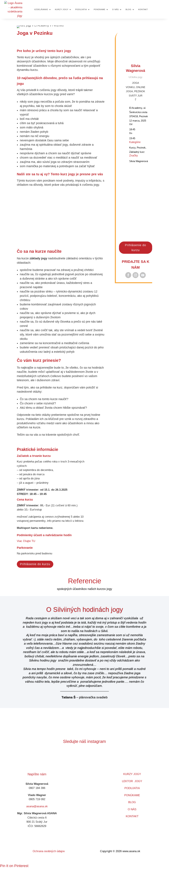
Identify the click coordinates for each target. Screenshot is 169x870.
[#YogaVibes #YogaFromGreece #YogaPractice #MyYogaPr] (59, 757)
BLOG (132, 802)
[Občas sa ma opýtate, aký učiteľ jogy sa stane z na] (93, 757)
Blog (128, 9)
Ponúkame (99, 9)
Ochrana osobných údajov (49, 851)
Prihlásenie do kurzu (35, 564)
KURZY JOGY (132, 774)
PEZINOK (139, 91)
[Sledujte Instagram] (135, 275)
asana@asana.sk (37, 806)
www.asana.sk (131, 851)
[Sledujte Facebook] (128, 275)
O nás (115, 9)
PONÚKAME (132, 795)
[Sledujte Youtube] (143, 275)
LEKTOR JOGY (132, 781)
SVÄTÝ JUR (135, 95)
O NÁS (132, 809)
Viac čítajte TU (26, 541)
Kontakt (143, 9)
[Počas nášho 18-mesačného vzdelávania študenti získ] (42, 757)
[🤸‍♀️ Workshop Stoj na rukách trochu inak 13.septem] (76, 757)
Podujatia (81, 9)
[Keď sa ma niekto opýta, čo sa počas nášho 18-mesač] (127, 757)
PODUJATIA (132, 788)
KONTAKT (132, 816)
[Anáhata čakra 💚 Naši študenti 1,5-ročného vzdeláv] (110, 757)
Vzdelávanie (41, 9)
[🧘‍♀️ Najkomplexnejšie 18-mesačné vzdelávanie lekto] (144, 757)
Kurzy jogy (61, 9)
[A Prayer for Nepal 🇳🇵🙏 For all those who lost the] (25, 757)
